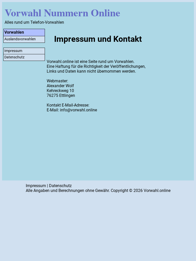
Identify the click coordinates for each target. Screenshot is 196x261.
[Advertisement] (172, 104)
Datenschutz (14, 57)
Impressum (13, 51)
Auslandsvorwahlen (20, 39)
